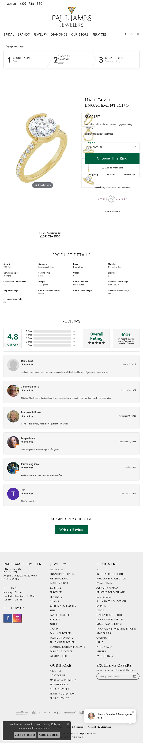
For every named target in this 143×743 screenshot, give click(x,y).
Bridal (8, 34)
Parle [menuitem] (99, 642)
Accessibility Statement (99, 726)
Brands (24, 34)
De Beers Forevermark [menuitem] (110, 592)
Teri (23, 489)
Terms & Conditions (63, 693)
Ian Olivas (27, 360)
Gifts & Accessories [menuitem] (63, 605)
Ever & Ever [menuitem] (103, 596)
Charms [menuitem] (55, 628)
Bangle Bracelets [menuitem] (61, 615)
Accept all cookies (49, 734)
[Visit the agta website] (47, 712)
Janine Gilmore (30, 386)
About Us (56, 670)
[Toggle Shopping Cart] (138, 34)
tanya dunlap (28, 438)
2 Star (29, 341)
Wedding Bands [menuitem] (60, 578)
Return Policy (59, 684)
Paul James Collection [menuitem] (111, 578)
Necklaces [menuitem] (56, 569)
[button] (9, 4)
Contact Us (57, 675)
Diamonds (59, 34)
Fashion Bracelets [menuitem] (62, 651)
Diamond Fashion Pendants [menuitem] (67, 646)
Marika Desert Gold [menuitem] (109, 615)
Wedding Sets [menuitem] (59, 656)
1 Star (29, 345)
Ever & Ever (78, 267)
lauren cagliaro (30, 464)
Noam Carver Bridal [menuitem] (109, 624)
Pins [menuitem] (52, 610)
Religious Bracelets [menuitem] (63, 642)
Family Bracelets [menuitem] (61, 633)
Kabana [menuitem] (101, 605)
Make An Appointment (64, 680)
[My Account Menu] (125, 34)
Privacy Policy (59, 698)
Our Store (80, 34)
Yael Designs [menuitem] (104, 656)
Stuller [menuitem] (101, 651)
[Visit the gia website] (36, 712)
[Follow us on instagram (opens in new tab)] (17, 618)
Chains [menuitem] (54, 601)
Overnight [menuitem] (103, 637)
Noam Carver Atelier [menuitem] (109, 619)
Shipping (93, 174)
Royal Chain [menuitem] (104, 583)
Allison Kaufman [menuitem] (107, 587)
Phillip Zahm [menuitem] (104, 646)
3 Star (29, 338)
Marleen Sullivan (31, 412)
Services (99, 34)
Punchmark (77, 737)
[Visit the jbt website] (57, 712)
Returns (111, 174)
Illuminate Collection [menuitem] (111, 601)
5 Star (29, 331)
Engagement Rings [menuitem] (62, 574)
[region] (42, 150)
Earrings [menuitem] (55, 587)
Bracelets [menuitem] (56, 592)
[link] (31, 4)
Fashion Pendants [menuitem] (61, 637)
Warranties (129, 174)
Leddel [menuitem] (100, 610)
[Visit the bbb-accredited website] (84, 712)
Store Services (59, 689)
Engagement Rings (15, 46)
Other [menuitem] (54, 624)
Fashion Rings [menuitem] (59, 583)
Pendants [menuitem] (56, 596)
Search (16, 61)
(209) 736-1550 (50, 236)
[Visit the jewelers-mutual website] (70, 712)
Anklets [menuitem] (55, 619)
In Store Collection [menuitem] (109, 574)
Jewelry (40, 34)
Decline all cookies (25, 734)
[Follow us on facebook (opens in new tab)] (7, 618)
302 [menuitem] (98, 569)
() (74, 331)
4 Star (29, 334)
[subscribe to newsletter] (134, 676)
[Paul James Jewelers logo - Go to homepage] (71, 17)
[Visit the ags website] (22, 712)
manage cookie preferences (33, 728)
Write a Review (71, 529)
